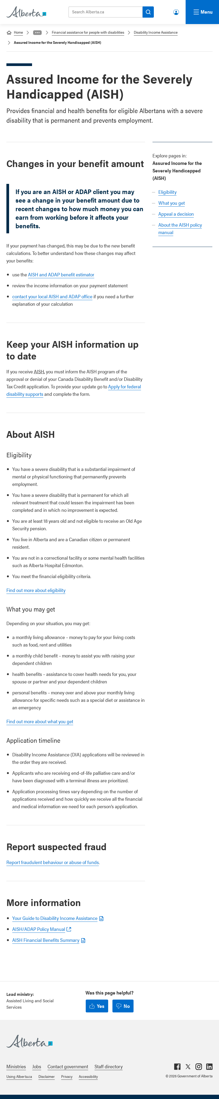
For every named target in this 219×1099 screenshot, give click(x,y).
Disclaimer (46, 1076)
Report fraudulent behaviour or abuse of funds (52, 862)
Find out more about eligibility (35, 590)
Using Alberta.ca (19, 1076)
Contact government (68, 1066)
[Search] (148, 12)
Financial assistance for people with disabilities (88, 32)
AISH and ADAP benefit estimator (61, 274)
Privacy (66, 1076)
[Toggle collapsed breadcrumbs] (37, 33)
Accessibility (88, 1076)
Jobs (36, 1066)
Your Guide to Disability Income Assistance (54, 918)
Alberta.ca (104, 1041)
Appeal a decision (176, 213)
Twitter (188, 1066)
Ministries (16, 1066)
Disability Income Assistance (156, 32)
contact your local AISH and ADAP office (52, 296)
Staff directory (109, 1066)
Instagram (198, 1066)
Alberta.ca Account (176, 11)
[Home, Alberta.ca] (25, 12)
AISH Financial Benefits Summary (45, 940)
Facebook (177, 1066)
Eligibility (167, 191)
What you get (171, 202)
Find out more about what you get (39, 721)
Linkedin (209, 1066)
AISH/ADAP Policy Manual (38, 929)
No (127, 1006)
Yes (100, 1006)
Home (18, 32)
